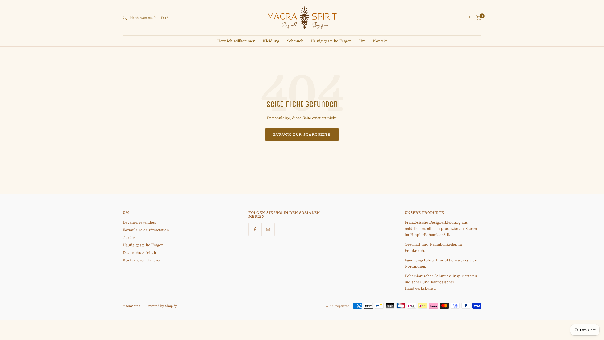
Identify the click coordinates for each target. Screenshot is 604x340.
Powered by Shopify (162, 305)
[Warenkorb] (478, 17)
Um (362, 41)
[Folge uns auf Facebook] (254, 229)
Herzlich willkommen (236, 41)
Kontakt (380, 41)
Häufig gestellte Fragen (331, 41)
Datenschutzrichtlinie (141, 252)
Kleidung (271, 41)
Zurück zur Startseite (302, 134)
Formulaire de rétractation (146, 230)
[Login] (468, 18)
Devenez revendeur (140, 222)
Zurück (129, 237)
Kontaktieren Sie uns (141, 260)
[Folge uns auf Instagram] (267, 229)
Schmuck (295, 41)
